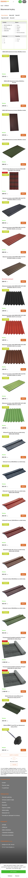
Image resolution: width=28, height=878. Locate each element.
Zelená (18, 30)
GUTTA (5, 27)
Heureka (4, 802)
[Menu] (25, 2)
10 (4, 42)
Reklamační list (6, 812)
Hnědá (18, 28)
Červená (18, 27)
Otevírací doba (5, 785)
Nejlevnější (11, 15)
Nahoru (15, 764)
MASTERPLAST (7, 28)
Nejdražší (17, 15)
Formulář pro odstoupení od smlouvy (11, 815)
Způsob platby (5, 810)
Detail (23, 76)
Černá (18, 25)
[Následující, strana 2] (14, 758)
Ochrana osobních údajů (8, 799)
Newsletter (4, 805)
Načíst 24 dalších (14, 755)
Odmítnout (10, 875)
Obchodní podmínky (7, 797)
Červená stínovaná (20, 32)
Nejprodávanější (5, 17)
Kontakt (4, 782)
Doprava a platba (6, 807)
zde (20, 868)
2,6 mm (18, 39)
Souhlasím (14, 871)
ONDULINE (6, 30)
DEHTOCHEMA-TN (8, 25)
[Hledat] (12, 2)
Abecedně (12, 17)
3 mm (18, 40)
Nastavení (17, 875)
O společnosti (5, 788)
